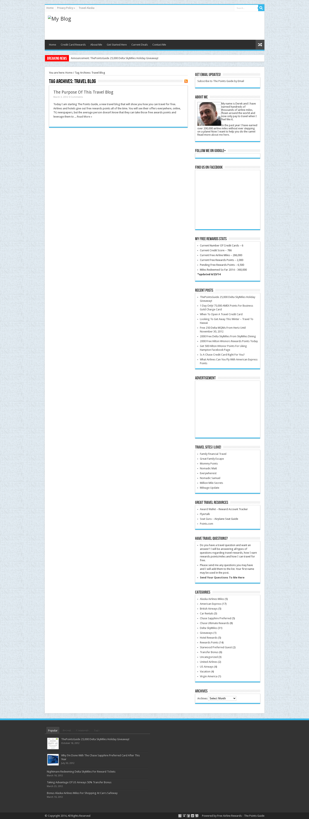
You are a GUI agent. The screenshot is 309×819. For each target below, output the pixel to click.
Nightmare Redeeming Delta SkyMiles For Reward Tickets (81, 771)
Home (50, 7)
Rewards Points (209, 642)
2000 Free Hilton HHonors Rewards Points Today (229, 341)
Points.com (206, 523)
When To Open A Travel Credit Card (221, 314)
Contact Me (159, 44)
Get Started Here (117, 44)
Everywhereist (208, 473)
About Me (96, 44)
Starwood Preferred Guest (216, 647)
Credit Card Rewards (73, 44)
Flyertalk (205, 514)
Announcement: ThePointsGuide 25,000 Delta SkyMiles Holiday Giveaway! (114, 58)
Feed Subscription (186, 81)
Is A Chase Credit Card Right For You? (222, 354)
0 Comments (76, 97)
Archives (202, 698)
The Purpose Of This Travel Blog (83, 92)
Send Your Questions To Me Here (222, 577)
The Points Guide (254, 815)
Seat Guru (206, 518)
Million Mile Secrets (211, 482)
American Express (210, 603)
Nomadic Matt (208, 468)
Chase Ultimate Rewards (214, 623)
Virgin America (208, 676)
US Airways (206, 666)
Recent (67, 730)
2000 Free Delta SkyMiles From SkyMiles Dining (228, 336)
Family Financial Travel (213, 453)
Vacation (205, 671)
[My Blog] (59, 19)
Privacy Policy (66, 7)
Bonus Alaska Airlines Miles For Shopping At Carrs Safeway (82, 793)
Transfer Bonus (209, 652)
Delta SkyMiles (208, 628)
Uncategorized (209, 657)
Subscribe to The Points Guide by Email (220, 81)
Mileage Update (209, 487)
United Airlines (208, 661)
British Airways (209, 608)
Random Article (260, 45)
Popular (53, 730)
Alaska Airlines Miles (212, 599)
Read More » (84, 116)
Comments (82, 730)
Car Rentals (206, 613)
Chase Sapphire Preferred (215, 618)
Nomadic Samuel (210, 478)
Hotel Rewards (208, 637)
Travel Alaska (86, 7)
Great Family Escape (212, 458)
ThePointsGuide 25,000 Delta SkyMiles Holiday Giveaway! (95, 739)
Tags (97, 730)
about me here (220, 134)
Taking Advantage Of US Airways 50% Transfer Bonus (79, 782)
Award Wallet (208, 509)
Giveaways (206, 632)
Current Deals (139, 44)
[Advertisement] (184, 25)
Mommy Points (209, 463)
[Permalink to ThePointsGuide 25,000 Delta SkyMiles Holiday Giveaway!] (53, 748)
